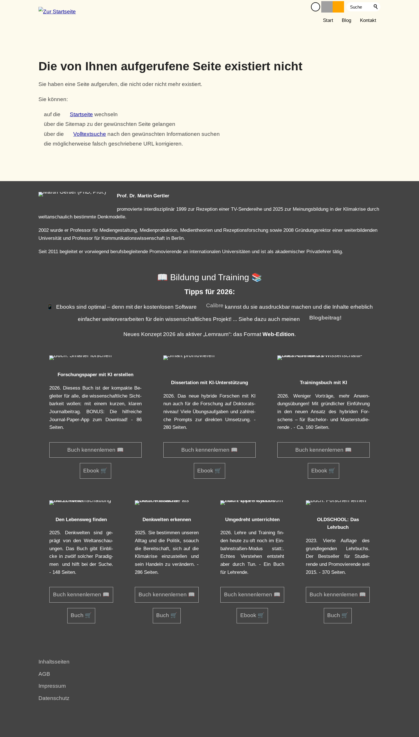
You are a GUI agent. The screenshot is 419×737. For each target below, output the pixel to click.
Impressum (52, 686)
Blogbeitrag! (325, 318)
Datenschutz (54, 698)
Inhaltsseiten (54, 662)
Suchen (376, 6)
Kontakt (368, 20)
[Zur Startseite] (57, 14)
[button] (315, 6)
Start (328, 20)
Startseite (81, 114)
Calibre (214, 305)
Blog (346, 20)
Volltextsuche (89, 134)
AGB (44, 674)
